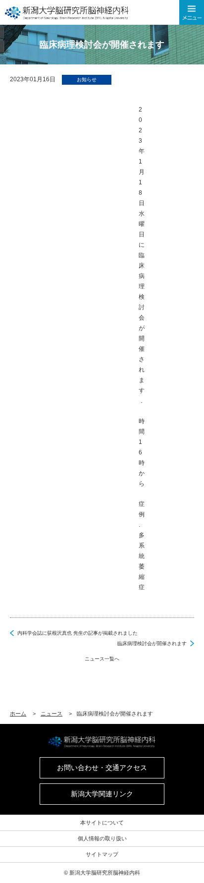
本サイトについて (102, 823)
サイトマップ (102, 854)
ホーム (18, 714)
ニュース (51, 714)
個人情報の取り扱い (102, 838)
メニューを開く (191, 12)
